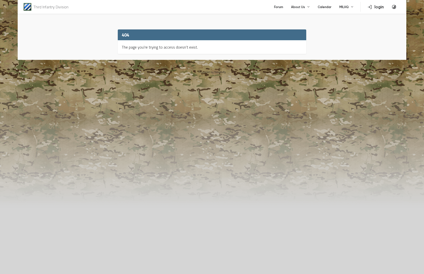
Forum (278, 7)
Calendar (324, 7)
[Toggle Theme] (394, 7)
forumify (220, 72)
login (379, 6)
